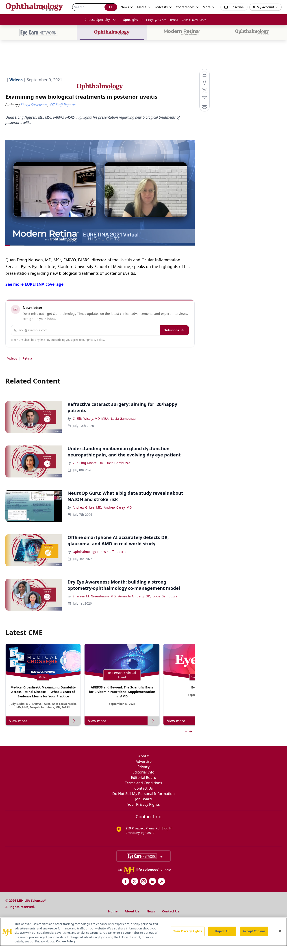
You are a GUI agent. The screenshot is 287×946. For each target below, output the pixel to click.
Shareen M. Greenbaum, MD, (94, 596)
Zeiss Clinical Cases (194, 20)
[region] (143, 931)
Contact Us (143, 788)
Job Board (143, 799)
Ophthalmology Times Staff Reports (99, 552)
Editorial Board (143, 777)
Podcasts (161, 7)
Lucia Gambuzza (123, 418)
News (150, 911)
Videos (12, 358)
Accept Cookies (254, 931)
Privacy (143, 766)
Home (112, 911)
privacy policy (95, 340)
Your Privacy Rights (143, 804)
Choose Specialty (97, 19)
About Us (132, 911)
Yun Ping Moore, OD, (88, 463)
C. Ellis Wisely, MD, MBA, (91, 418)
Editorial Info (143, 772)
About (143, 756)
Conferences (185, 7)
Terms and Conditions (143, 782)
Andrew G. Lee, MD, (87, 507)
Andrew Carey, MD (118, 507)
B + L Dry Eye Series (153, 20)
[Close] (280, 931)
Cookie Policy (65, 941)
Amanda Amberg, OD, (134, 596)
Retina (174, 20)
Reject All (222, 931)
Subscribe (171, 330)
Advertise (144, 761)
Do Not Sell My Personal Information (143, 793)
